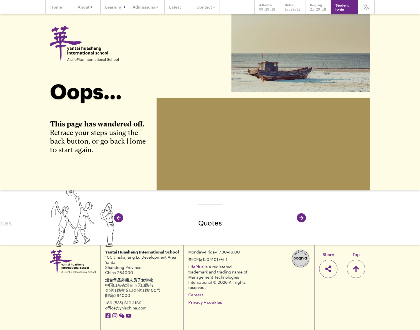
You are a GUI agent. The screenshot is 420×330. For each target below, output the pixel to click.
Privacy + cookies (205, 302)
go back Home (123, 140)
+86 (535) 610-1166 (123, 302)
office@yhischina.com (126, 307)
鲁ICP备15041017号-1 (207, 259)
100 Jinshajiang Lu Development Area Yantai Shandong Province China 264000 (140, 265)
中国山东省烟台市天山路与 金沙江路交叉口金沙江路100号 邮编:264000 (133, 290)
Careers (195, 294)
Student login (342, 7)
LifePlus (195, 266)
